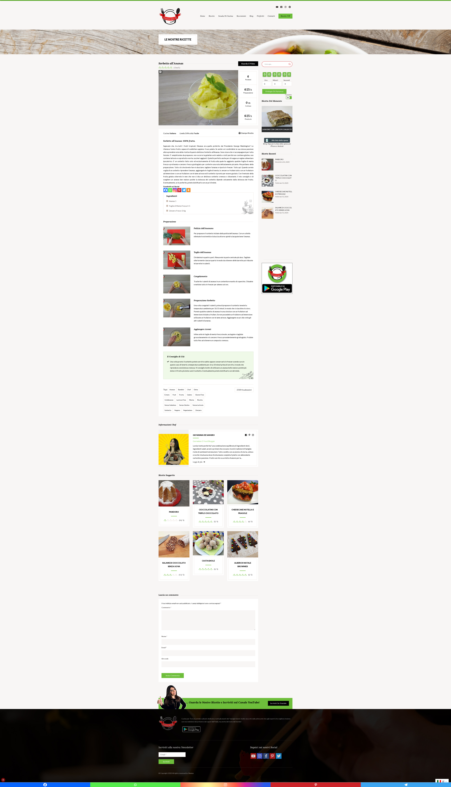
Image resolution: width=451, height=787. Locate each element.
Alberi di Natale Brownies (242, 564)
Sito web (164, 659)
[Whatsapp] (170, 190)
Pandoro (174, 512)
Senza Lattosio (198, 405)
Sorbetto (168, 410)
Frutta (181, 395)
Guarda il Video (248, 63)
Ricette (212, 16)
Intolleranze (169, 400)
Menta (191, 400)
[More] (188, 190)
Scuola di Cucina (225, 16)
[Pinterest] (179, 190)
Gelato (189, 395)
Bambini (181, 390)
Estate (167, 395)
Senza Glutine (184, 405)
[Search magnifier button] (289, 64)
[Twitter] (279, 756)
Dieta (196, 390)
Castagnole (208, 561)
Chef (189, 390)
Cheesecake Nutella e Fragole (242, 511)
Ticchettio (288, 95)
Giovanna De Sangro (204, 435)
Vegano (177, 410)
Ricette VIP (285, 16)
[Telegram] (184, 190)
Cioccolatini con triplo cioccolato (208, 511)
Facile (196, 133)
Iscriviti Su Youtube (278, 703)
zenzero (183, 164)
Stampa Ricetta (247, 133)
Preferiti (260, 16)
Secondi (287, 80)
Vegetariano (187, 410)
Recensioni (241, 16)
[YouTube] (253, 756)
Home (202, 16)
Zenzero (198, 410)
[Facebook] (165, 190)
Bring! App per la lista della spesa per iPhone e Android (277, 145)
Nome (164, 636)
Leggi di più (198, 462)
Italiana (173, 133)
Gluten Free (199, 395)
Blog (251, 16)
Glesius (191, 773)
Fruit (174, 395)
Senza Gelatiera (170, 405)
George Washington (241, 146)
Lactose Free (181, 400)
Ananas (172, 390)
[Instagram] (175, 190)
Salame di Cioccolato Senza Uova (174, 564)
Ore (265, 80)
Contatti (271, 16)
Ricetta (200, 400)
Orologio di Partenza (274, 91)
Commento (166, 607)
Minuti (275, 80)
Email (164, 648)
